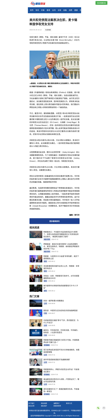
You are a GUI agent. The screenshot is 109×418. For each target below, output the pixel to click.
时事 (42, 10)
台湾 (54, 10)
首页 (31, 10)
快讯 (37, 10)
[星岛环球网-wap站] (39, 4)
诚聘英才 (57, 403)
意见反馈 (31, 406)
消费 (70, 10)
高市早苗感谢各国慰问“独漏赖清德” (56, 360)
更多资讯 (54, 221)
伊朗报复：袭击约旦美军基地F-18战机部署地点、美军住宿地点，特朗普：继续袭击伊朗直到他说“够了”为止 (61, 246)
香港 (48, 10)
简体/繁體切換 (101, 3)
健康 (76, 10)
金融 (65, 10)
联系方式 (69, 403)
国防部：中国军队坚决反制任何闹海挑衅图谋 (60, 310)
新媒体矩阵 (57, 406)
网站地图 (44, 403)
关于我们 (31, 403)
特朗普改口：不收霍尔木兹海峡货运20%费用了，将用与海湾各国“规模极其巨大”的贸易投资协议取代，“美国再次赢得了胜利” (61, 234)
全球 (59, 10)
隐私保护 (44, 406)
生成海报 (48, 30)
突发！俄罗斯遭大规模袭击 (53, 301)
